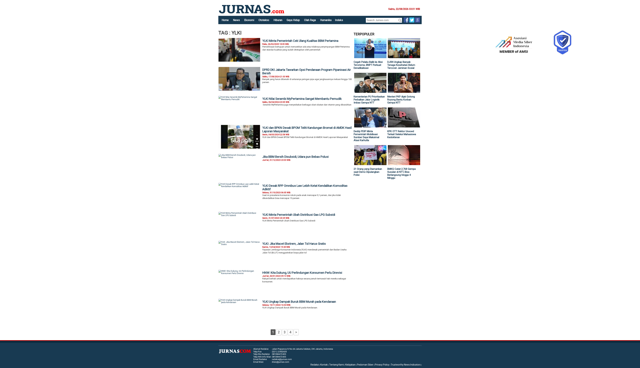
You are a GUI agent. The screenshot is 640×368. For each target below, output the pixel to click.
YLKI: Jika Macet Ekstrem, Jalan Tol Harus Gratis (294, 243)
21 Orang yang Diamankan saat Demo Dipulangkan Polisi (368, 171)
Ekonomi (249, 20)
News (236, 20)
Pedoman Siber (365, 364)
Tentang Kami (336, 364)
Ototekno (263, 20)
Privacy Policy (382, 364)
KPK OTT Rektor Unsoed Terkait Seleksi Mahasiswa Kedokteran (401, 134)
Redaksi (314, 364)
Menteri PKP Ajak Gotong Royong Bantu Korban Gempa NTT (401, 99)
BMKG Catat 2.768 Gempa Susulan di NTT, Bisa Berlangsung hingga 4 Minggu (401, 173)
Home (225, 20)
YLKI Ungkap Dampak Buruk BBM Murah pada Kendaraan (299, 301)
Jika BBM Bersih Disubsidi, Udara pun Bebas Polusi (295, 156)
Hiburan (278, 20)
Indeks (339, 20)
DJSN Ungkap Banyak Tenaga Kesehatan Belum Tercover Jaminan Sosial (401, 64)
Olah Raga (310, 20)
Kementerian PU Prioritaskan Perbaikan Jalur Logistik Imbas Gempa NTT (369, 99)
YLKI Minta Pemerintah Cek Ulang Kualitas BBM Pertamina (300, 40)
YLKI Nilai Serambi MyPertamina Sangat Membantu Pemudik (302, 98)
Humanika (326, 20)
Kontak (324, 364)
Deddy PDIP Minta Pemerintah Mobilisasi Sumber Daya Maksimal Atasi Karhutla (366, 136)
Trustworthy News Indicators (406, 364)
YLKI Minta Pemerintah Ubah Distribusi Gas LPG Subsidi (298, 214)
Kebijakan (350, 364)
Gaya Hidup (293, 20)
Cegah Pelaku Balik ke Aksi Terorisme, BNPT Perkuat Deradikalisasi (368, 64)
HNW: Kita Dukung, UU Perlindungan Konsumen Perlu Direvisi (302, 272)
